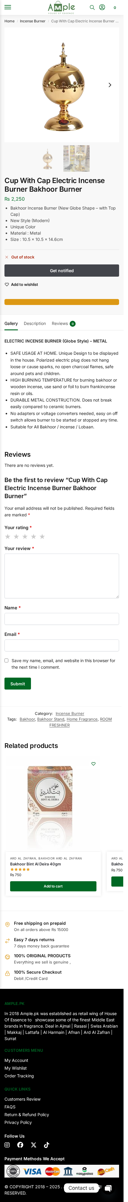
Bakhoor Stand (50, 719)
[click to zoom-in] (61, 84)
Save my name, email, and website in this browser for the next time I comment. (63, 664)
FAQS (9, 1106)
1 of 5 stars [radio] (8, 536)
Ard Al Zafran (23, 858)
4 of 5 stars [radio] (34, 536)
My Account (16, 1060)
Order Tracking (19, 1075)
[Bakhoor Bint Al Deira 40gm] (53, 804)
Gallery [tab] (11, 323)
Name (12, 608)
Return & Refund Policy (26, 1114)
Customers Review (22, 1099)
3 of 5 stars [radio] (25, 536)
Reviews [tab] (63, 323)
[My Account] (102, 8)
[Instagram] (7, 1145)
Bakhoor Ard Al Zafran (60, 858)
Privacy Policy (18, 1122)
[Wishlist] (93, 763)
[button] (114, 7)
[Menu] (13, 7)
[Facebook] (20, 1145)
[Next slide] (110, 85)
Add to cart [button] (53, 886)
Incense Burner (33, 21)
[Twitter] (34, 1145)
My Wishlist (15, 1068)
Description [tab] (35, 323)
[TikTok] (46, 1145)
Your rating (18, 527)
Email (12, 634)
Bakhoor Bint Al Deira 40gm (35, 864)
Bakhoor (27, 719)
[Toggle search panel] (92, 7)
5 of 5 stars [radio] (42, 536)
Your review (19, 548)
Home (9, 21)
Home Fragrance (82, 719)
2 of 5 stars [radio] (16, 536)
